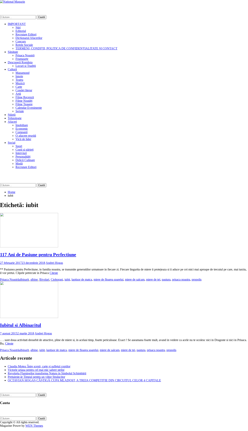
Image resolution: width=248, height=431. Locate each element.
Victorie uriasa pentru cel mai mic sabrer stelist (36, 369)
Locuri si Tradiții (26, 65)
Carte (19, 86)
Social (11, 142)
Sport (19, 146)
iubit (67, 279)
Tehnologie (15, 118)
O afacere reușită (26, 135)
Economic (22, 128)
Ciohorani (57, 279)
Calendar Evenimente (29, 107)
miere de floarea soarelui (108, 279)
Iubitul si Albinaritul (20, 325)
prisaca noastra (181, 279)
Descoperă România (20, 62)
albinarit (24, 279)
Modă (19, 163)
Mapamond (22, 72)
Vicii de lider (23, 139)
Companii (22, 132)
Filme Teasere (24, 104)
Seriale (20, 111)
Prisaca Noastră (25, 55)
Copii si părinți (25, 149)
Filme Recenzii (25, 97)
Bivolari (44, 279)
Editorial (21, 31)
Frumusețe (22, 58)
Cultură (12, 69)
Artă (18, 93)
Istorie (19, 76)
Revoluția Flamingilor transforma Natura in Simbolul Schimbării (47, 373)
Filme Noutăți (24, 100)
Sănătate (13, 52)
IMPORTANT (17, 24)
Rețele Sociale (24, 45)
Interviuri (21, 153)
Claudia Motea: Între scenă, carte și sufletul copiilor (39, 366)
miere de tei (153, 279)
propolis (197, 279)
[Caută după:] (18, 17)
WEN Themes (34, 425)
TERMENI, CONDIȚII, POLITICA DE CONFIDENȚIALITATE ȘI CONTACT (66, 48)
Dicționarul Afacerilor (29, 38)
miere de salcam (135, 279)
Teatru (19, 79)
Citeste (54, 273)
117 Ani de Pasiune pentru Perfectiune (38, 254)
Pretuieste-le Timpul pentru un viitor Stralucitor (36, 376)
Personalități (23, 156)
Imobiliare (22, 125)
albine (34, 279)
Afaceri (12, 121)
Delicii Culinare (25, 160)
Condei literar (24, 90)
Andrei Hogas (54, 262)
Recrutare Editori (26, 34)
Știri (18, 27)
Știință (12, 114)
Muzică (20, 83)
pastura (166, 279)
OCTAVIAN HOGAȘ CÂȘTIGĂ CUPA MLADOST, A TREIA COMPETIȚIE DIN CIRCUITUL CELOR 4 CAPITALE (84, 380)
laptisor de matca (81, 279)
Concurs (21, 41)
